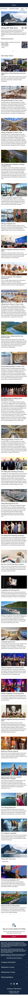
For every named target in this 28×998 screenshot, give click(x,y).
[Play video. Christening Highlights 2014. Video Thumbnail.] (14, 871)
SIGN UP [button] (14, 936)
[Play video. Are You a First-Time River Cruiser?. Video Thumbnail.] (14, 556)
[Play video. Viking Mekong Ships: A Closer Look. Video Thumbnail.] (14, 358)
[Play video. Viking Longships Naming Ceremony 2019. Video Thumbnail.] (14, 711)
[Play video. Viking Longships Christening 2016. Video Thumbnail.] (14, 685)
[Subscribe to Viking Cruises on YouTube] (17, 984)
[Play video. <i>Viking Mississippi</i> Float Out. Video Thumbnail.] (14, 495)
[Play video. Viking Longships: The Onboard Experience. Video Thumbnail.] (14, 268)
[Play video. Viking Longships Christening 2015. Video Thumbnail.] (14, 659)
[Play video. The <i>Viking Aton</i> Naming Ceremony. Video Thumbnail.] (14, 463)
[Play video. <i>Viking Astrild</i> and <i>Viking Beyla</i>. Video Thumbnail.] (14, 897)
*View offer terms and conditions (14, 958)
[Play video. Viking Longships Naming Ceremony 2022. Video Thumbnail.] (14, 241)
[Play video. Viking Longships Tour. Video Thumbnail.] (14, 215)
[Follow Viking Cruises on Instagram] (14, 984)
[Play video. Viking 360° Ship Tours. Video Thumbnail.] (14, 850)
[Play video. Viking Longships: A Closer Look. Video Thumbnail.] (14, 124)
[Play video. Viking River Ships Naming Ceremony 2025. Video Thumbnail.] (14, 65)
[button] (23, 28)
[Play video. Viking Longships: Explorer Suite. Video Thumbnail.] (14, 189)
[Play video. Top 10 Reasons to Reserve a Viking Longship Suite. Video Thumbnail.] (14, 156)
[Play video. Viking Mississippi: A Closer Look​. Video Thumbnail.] (14, 92)
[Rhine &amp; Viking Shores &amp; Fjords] (10, 42)
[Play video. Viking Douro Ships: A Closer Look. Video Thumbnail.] (14, 296)
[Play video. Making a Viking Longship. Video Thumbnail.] (14, 743)
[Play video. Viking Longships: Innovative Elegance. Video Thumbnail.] (14, 607)
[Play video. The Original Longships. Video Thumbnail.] (14, 825)
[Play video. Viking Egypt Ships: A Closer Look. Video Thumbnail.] (14, 431)
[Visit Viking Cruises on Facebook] (11, 984)
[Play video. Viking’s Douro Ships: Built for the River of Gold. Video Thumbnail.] (14, 328)
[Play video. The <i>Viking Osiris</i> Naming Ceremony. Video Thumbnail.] (14, 527)
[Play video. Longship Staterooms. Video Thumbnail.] (14, 633)
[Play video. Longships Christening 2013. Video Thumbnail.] (14, 582)
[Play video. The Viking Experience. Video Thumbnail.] (14, 799)
